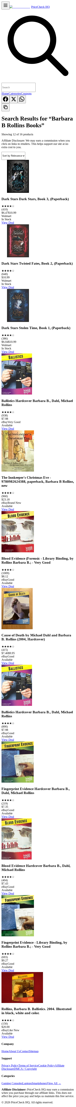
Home (5, 93)
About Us (14, 1051)
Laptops (27, 1083)
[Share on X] (14, 99)
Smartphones (39, 1083)
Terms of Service (28, 1065)
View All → (54, 1083)
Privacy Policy (9, 1065)
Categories (15, 93)
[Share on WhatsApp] (22, 99)
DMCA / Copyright (25, 1068)
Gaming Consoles (11, 1083)
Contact (24, 1051)
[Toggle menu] (5, 5)
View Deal (7, 222)
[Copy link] (5, 107)
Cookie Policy (46, 1065)
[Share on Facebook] (5, 99)
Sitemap (34, 1051)
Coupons (26, 93)
